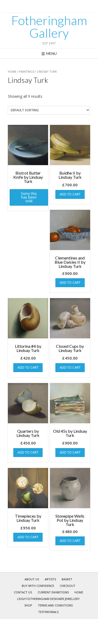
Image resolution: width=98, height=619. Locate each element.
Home (12, 71)
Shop (28, 605)
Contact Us (23, 592)
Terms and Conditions (55, 605)
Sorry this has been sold (29, 197)
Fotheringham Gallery (49, 26)
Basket (67, 579)
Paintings (26, 71)
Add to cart (70, 194)
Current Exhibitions (53, 592)
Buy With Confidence (38, 586)
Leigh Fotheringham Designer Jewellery (48, 599)
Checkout (67, 586)
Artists (50, 579)
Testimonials (48, 612)
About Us (32, 579)
